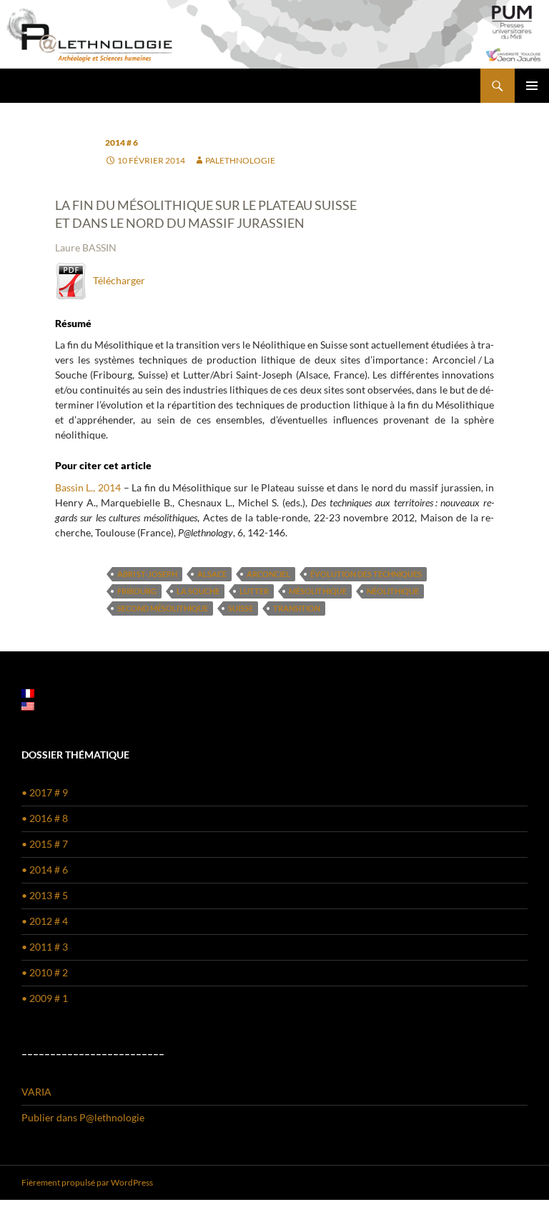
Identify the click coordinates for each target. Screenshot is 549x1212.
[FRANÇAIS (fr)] (27, 692)
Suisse (240, 608)
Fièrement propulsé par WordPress (87, 1182)
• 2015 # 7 (44, 844)
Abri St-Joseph (147, 574)
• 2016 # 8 (44, 818)
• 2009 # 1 (44, 998)
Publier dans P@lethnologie (82, 1117)
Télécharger (115, 280)
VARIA (36, 1092)
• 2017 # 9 (44, 792)
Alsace (212, 574)
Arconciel (268, 574)
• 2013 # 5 (44, 895)
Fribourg (137, 591)
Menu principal (532, 86)
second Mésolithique (162, 608)
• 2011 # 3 (44, 947)
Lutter (254, 591)
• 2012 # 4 (44, 921)
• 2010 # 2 (44, 972)
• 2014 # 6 (44, 869)
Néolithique (393, 591)
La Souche (198, 591)
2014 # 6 (121, 142)
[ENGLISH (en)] (27, 705)
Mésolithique (318, 591)
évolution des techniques (366, 574)
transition (296, 608)
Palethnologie (240, 160)
